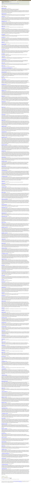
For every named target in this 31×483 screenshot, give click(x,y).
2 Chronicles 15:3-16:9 (4, 176)
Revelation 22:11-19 (4, 21)
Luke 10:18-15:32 (4, 458)
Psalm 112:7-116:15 (4, 437)
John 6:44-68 (3, 275)
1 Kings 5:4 (3, 366)
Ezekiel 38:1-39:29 (4, 8)
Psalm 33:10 (3, 350)
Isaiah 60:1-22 (3, 295)
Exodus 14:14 (3, 65)
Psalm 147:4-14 (3, 330)
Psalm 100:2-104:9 (4, 441)
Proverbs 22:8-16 (4, 157)
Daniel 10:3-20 (3, 114)
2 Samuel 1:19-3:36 (4, 186)
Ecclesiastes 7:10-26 (4, 317)
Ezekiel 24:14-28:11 (4, 126)
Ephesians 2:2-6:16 (4, 402)
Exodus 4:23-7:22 (4, 222)
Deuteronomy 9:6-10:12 (5, 381)
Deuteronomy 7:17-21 (4, 207)
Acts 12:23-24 (3, 34)
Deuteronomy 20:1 (4, 13)
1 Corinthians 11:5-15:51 (5, 413)
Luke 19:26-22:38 (4, 79)
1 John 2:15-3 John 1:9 (4, 391)
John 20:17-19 (3, 37)
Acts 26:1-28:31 (3, 418)
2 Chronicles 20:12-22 (4, 170)
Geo (14, 0)
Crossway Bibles (20, 481)
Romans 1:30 (3, 26)
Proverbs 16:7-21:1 (4, 433)
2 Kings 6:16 (3, 181)
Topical (17, 0)
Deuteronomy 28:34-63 (5, 199)
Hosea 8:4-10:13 (4, 101)
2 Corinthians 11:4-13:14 (5, 253)
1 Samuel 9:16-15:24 (4, 468)
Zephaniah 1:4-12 (4, 90)
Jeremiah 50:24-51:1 (4, 131)
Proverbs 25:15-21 (4, 322)
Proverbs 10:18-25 (4, 326)
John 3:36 (3, 76)
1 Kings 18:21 (3, 56)
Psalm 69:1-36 (3, 345)
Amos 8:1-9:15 (3, 281)
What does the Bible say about (5, 1)
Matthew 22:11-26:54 (4, 423)
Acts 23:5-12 (3, 28)
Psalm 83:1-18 (3, 49)
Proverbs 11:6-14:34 (4, 161)
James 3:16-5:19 (4, 243)
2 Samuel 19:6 (3, 183)
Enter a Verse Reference (7, 477)
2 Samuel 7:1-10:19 (4, 449)
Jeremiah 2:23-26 (4, 44)
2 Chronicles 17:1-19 (4, 361)
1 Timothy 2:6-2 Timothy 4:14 (5, 453)
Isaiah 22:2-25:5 (4, 312)
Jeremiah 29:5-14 (4, 287)
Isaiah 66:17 (3, 292)
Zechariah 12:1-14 (4, 84)
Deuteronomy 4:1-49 (4, 216)
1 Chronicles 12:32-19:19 (5, 464)
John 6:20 (3, 279)
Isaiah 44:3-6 (3, 16)
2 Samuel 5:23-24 (4, 59)
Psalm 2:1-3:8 (3, 352)
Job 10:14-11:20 (3, 356)
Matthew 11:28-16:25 (4, 428)
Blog (21, 0)
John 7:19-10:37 (4, 270)
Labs (19, 0)
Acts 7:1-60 (3, 265)
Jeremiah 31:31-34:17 (4, 137)
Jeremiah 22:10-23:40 (4, 144)
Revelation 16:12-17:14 (4, 227)
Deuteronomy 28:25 (4, 204)
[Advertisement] (25, 5)
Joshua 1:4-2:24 (4, 192)
